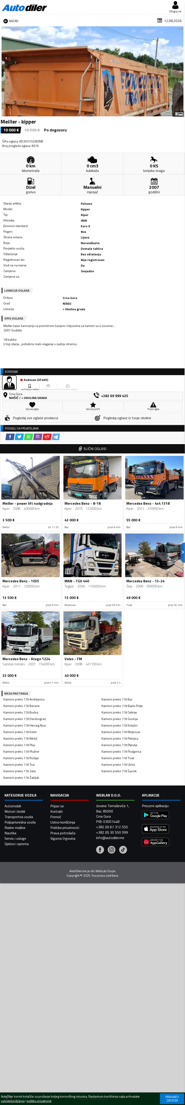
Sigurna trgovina (62, 838)
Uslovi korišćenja (62, 822)
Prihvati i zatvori (172, 1098)
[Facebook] (100, 850)
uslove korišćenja (13, 1101)
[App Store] (155, 829)
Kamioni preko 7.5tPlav (19, 745)
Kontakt (56, 811)
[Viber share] (38, 437)
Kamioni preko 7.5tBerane (21, 705)
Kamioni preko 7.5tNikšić (20, 738)
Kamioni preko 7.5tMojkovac (121, 731)
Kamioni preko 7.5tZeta (19, 771)
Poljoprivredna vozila (20, 822)
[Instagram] (112, 850)
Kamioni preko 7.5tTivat (118, 758)
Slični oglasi (94, 448)
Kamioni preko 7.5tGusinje (120, 718)
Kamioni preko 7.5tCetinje (119, 712)
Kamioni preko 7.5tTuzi (19, 764)
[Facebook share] (10, 437)
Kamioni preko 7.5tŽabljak (21, 777)
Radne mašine (15, 827)
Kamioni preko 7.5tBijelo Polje (122, 705)
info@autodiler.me (110, 837)
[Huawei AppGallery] (155, 842)
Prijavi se (57, 806)
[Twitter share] (19, 437)
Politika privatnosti (64, 827)
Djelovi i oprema (17, 843)
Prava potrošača (62, 833)
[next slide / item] (181, 71)
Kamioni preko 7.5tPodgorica (121, 751)
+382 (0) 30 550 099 (112, 832)
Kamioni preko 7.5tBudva (20, 712)
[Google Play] (155, 815)
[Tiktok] (123, 850)
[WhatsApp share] (28, 437)
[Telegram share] (56, 437)
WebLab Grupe (105, 871)
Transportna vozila (19, 816)
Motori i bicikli (15, 811)
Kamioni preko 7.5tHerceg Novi (24, 725)
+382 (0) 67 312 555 (112, 827)
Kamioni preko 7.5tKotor (20, 731)
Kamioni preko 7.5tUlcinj (118, 764)
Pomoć (55, 816)
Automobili (13, 806)
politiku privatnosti (39, 1101)
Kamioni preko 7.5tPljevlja (119, 745)
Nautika (10, 833)
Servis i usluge (15, 838)
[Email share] (47, 437)
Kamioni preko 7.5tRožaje (21, 758)
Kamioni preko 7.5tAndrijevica (23, 699)
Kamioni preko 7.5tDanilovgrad (24, 718)
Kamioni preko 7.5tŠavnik (119, 771)
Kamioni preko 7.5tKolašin (120, 725)
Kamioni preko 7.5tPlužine (21, 751)
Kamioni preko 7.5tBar (117, 699)
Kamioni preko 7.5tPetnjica (120, 738)
